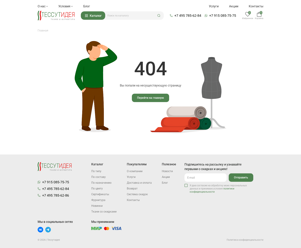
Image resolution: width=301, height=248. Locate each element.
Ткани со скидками (104, 211)
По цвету (97, 188)
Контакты (256, 6)
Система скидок (137, 194)
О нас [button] (42, 6)
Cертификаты (100, 194)
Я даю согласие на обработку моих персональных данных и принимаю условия (218, 188)
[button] (159, 15)
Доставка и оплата (139, 182)
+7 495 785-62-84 (187, 15)
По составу (98, 177)
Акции (233, 6)
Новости (167, 171)
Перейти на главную (150, 97)
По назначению (101, 182)
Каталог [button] (96, 15)
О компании (134, 171)
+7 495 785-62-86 (55, 195)
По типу (96, 171)
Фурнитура (98, 200)
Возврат (132, 188)
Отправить (241, 177)
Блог (86, 6)
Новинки (97, 205)
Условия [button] (64, 6)
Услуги (214, 6)
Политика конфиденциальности (245, 239)
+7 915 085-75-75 (222, 15)
